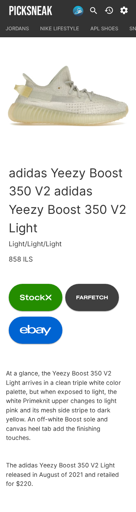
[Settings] (123, 10)
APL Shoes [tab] (104, 28)
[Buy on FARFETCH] (92, 297)
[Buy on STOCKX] (35, 297)
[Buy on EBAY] (35, 330)
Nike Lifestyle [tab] (59, 28)
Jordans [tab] (17, 28)
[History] (108, 10)
